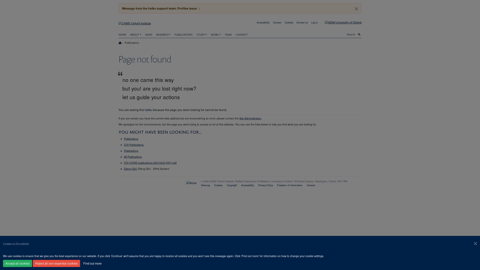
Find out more (92, 263)
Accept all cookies (17, 263)
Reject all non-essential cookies (56, 263)
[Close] (475, 244)
